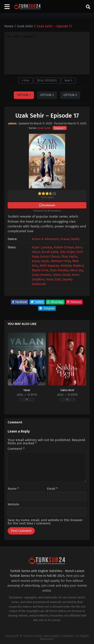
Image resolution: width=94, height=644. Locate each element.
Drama (64, 239)
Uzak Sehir (44, 128)
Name (13, 488)
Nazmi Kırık (40, 270)
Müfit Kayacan (49, 266)
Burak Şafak (50, 252)
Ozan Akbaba (59, 270)
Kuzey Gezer (40, 261)
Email (52, 488)
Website (13, 504)
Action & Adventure (45, 239)
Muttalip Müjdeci (72, 266)
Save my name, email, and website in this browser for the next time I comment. (45, 521)
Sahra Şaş (76, 270)
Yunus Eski (53, 279)
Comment (16, 448)
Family (75, 239)
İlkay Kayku (69, 256)
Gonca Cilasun (49, 256)
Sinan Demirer (41, 275)
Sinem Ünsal (61, 275)
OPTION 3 (70, 95)
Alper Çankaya (42, 247)
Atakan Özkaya (64, 247)
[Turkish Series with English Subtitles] (27, 6)
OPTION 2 (47, 95)
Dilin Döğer (67, 252)
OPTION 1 (24, 95)
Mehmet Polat (61, 261)
